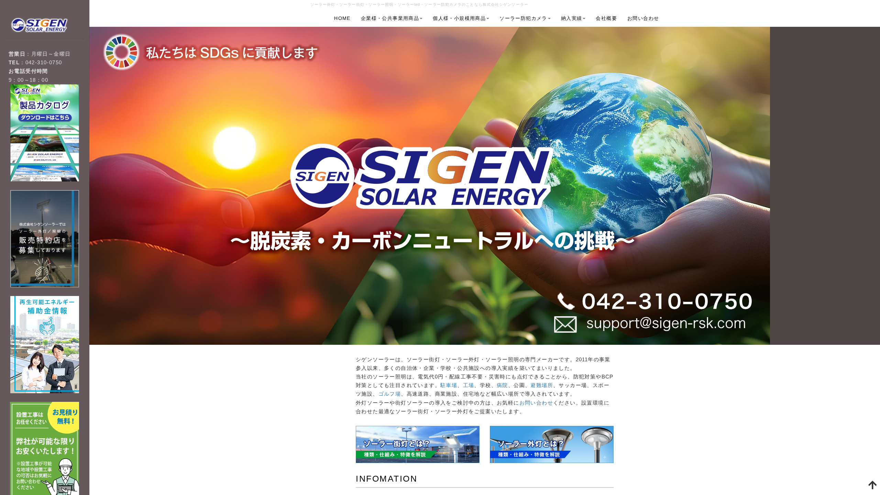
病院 (502, 385)
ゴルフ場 (389, 394)
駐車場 (448, 385)
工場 (468, 385)
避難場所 (541, 385)
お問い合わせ (536, 403)
